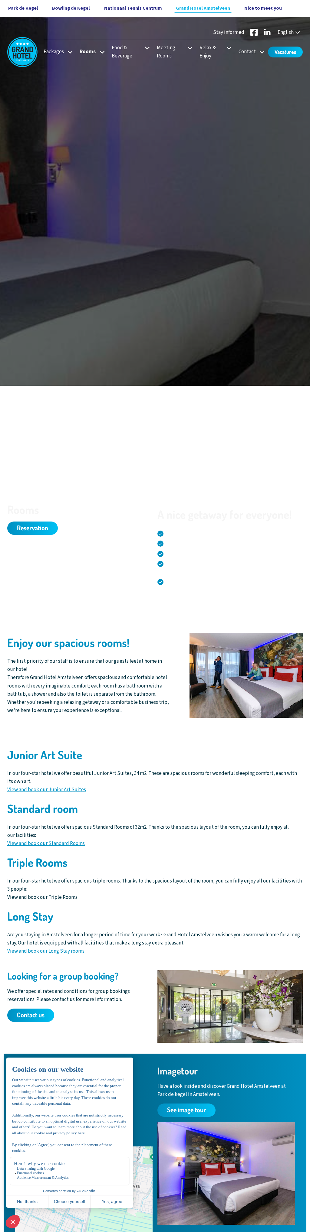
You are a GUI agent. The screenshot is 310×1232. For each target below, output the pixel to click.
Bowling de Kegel (71, 8)
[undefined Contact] (260, 52)
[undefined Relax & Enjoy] (227, 48)
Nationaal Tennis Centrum (133, 8)
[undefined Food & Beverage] (145, 48)
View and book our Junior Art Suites (46, 789)
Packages (54, 51)
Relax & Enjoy (208, 52)
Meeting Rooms (166, 52)
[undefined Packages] (68, 52)
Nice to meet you (263, 8)
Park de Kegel (23, 8)
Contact (247, 51)
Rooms (88, 51)
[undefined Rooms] (100, 52)
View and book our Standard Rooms (46, 843)
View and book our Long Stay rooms (45, 951)
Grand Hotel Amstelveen (203, 8)
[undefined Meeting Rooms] (188, 48)
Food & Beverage (122, 52)
